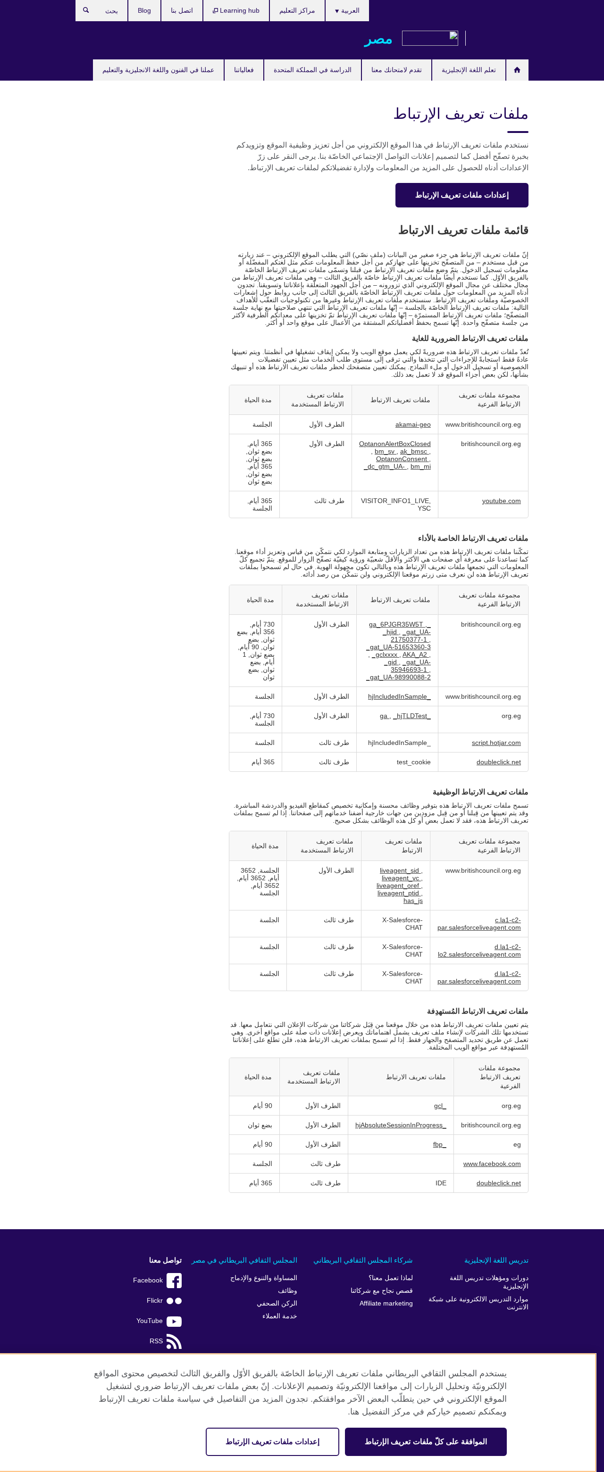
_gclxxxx (385, 654)
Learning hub (239, 10)
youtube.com (501, 500)
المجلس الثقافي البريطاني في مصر (244, 1260)
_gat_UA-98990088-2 (398, 677)
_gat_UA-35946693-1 (411, 665)
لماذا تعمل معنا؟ (391, 1278)
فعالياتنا (244, 70)
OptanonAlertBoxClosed (395, 443)
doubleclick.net (499, 762)
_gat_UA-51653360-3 (398, 647)
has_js (413, 900)
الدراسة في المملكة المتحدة (313, 70)
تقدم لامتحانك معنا (396, 70)
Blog (144, 10)
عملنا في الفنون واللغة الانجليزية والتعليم (158, 70)
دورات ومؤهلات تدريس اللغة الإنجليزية (489, 1282)
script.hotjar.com (496, 742)
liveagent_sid (400, 870)
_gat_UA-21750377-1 (411, 635)
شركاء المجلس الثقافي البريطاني (363, 1260)
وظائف (287, 1290)
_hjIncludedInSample (399, 696)
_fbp (439, 1144)
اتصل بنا (182, 10)
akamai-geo (413, 424)
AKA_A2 (416, 654)
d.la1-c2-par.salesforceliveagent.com (479, 977)
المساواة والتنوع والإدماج (263, 1278)
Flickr (155, 1300)
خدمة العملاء (279, 1316)
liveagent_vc (401, 878)
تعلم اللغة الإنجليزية (469, 70)
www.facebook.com (492, 1163)
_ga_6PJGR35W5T (400, 624)
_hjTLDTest (410, 715)
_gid (391, 662)
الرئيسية (517, 70)
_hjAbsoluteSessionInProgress (400, 1125)
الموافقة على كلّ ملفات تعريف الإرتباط (426, 1442)
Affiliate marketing (386, 1303)
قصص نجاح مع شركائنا (382, 1290)
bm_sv (385, 451)
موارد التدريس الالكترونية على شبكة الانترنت (478, 1303)
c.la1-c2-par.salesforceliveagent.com (479, 923)
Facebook (148, 1280)
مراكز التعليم (297, 10)
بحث (81, 12)
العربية (349, 10)
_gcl (440, 1105)
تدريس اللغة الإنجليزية (496, 1260)
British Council (500, 39)
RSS (156, 1341)
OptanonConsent (402, 459)
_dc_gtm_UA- (385, 466)
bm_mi (421, 466)
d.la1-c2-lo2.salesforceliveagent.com (479, 950)
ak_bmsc (414, 451)
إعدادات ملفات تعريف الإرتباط (462, 195)
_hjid (391, 632)
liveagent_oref (399, 885)
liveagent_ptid (399, 893)
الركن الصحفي (277, 1303)
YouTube (149, 1320)
